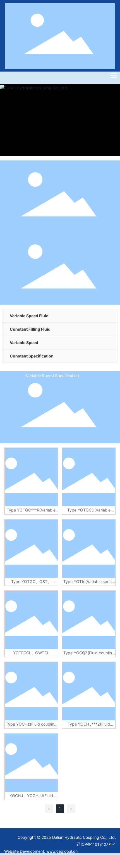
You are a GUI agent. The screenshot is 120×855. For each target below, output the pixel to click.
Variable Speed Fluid (29, 315)
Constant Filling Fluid (30, 329)
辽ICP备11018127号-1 (96, 844)
